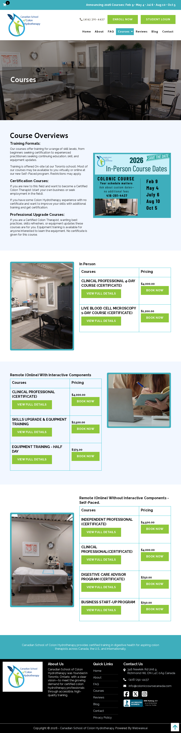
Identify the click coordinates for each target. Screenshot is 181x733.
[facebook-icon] (127, 695)
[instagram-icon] (145, 695)
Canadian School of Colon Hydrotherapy (87, 728)
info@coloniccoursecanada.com (150, 686)
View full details (101, 293)
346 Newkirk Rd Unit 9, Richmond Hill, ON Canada (151, 671)
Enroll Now (123, 19)
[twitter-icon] (136, 695)
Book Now (155, 290)
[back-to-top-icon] (174, 727)
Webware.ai (140, 728)
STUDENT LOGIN (158, 19)
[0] (5, 5)
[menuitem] (86, 31)
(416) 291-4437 (139, 679)
